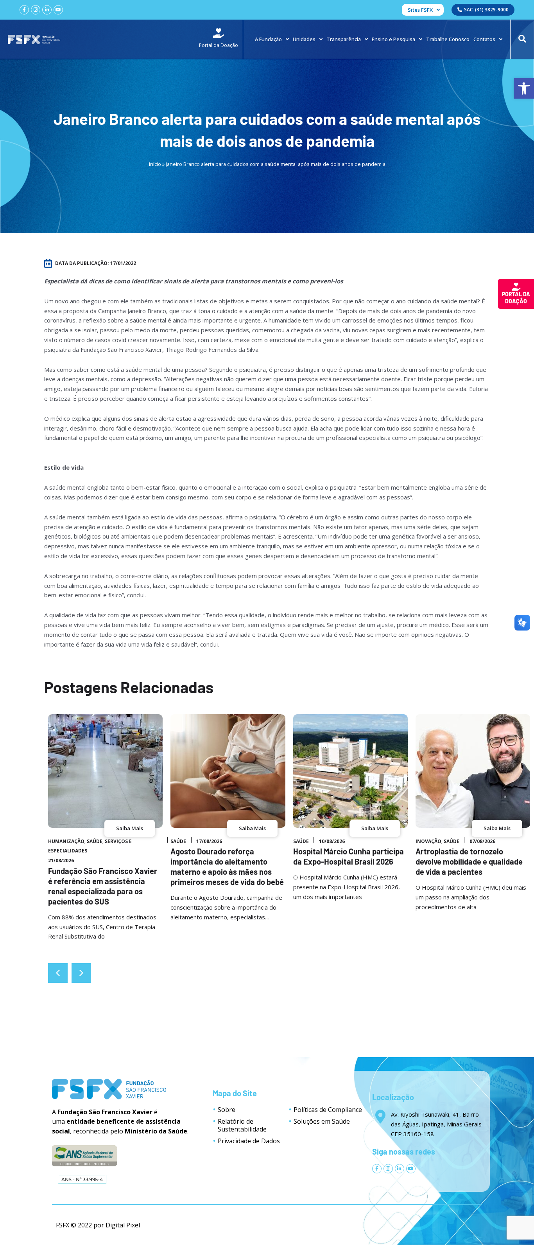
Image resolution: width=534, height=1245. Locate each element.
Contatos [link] (484, 39)
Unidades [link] (304, 39)
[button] (81, 973)
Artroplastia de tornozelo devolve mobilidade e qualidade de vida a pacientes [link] (469, 861)
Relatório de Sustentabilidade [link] (242, 1125)
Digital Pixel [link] (123, 1225)
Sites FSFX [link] (420, 9)
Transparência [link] (343, 39)
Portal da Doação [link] (516, 297)
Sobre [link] (226, 1109)
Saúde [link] (94, 841)
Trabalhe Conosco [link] (447, 39)
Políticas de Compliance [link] (328, 1109)
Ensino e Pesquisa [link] (393, 39)
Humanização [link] (66, 841)
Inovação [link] (428, 841)
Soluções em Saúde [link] (322, 1121)
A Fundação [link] (268, 39)
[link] (524, 88)
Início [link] (155, 164)
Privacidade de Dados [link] (249, 1141)
